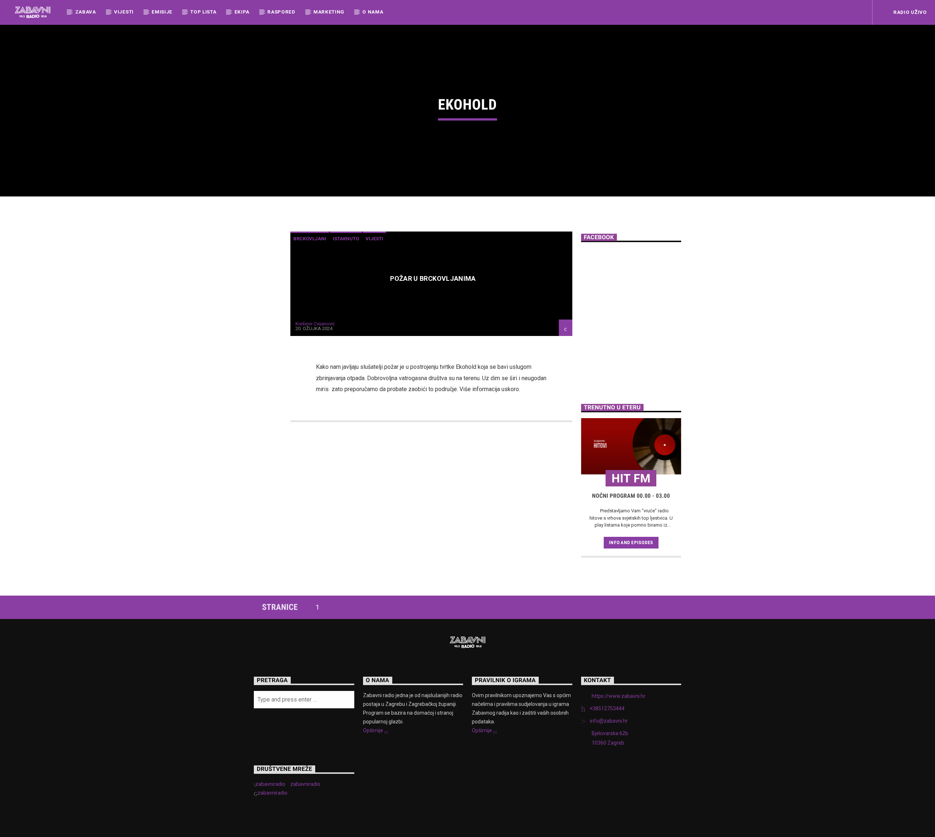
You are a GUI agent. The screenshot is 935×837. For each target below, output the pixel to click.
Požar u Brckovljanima (433, 278)
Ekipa (241, 12)
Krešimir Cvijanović (315, 323)
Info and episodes (631, 542)
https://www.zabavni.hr (618, 696)
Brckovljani (309, 238)
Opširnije (373, 730)
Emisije (162, 12)
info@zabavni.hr (609, 721)
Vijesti (124, 12)
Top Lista (203, 12)
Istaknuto (346, 238)
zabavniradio (270, 784)
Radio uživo (909, 12)
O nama (372, 12)
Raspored (281, 12)
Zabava (85, 12)
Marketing (328, 12)
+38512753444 (607, 708)
